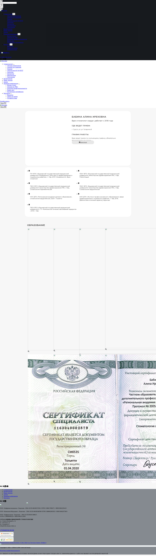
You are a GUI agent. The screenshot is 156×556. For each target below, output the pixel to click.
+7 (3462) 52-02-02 (7, 530)
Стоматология (8, 64)
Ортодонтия (11, 77)
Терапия (9, 69)
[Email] (7, 486)
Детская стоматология (14, 65)
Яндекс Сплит (11, 85)
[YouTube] (5, 501)
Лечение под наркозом (14, 67)
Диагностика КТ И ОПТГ (15, 70)
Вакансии (10, 95)
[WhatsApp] (5, 486)
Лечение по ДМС (12, 87)
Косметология (8, 78)
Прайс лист (10, 90)
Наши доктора (8, 80)
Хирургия (10, 72)
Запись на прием (12, 96)
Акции (6, 82)
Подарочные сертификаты (15, 91)
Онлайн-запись (4, 101)
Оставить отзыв (12, 98)
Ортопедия (10, 74)
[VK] (1, 486)
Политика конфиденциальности (17, 88)
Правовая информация (11, 83)
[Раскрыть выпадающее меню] (14, 64)
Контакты (7, 93)
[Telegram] (3, 486)
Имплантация (11, 75)
